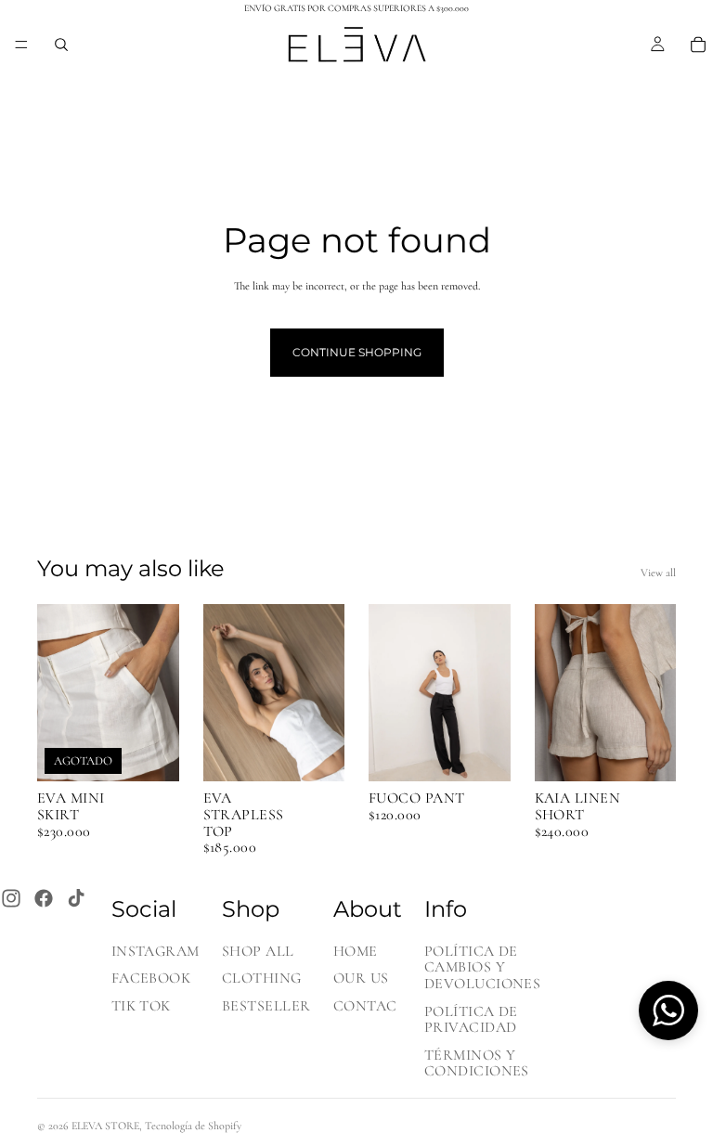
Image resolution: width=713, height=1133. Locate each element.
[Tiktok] (76, 898)
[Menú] (21, 44)
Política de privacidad (471, 1019)
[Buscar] (61, 44)
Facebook (151, 979)
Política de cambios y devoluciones (482, 967)
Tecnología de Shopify (193, 1125)
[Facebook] (43, 898)
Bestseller (266, 1006)
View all (658, 572)
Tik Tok (141, 1006)
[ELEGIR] (315, 753)
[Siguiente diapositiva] (158, 693)
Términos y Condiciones (476, 1063)
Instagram (155, 951)
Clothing (262, 979)
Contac (365, 1006)
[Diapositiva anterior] (57, 693)
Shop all (258, 951)
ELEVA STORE (105, 1125)
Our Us (361, 979)
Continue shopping (356, 352)
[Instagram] (11, 898)
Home (355, 951)
